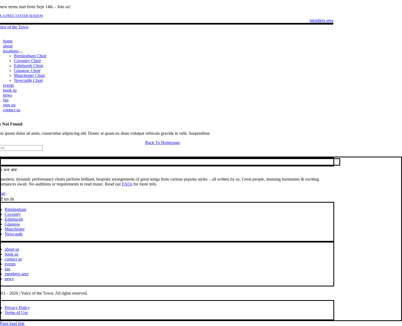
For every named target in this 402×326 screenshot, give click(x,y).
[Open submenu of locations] (20, 52)
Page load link (12, 323)
